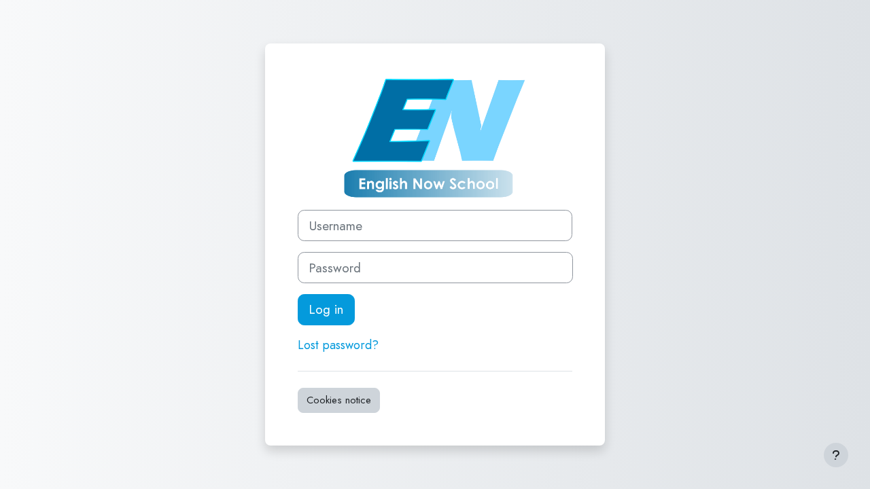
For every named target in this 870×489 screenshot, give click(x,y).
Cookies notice (339, 400)
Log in (326, 309)
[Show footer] (836, 455)
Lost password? (338, 345)
